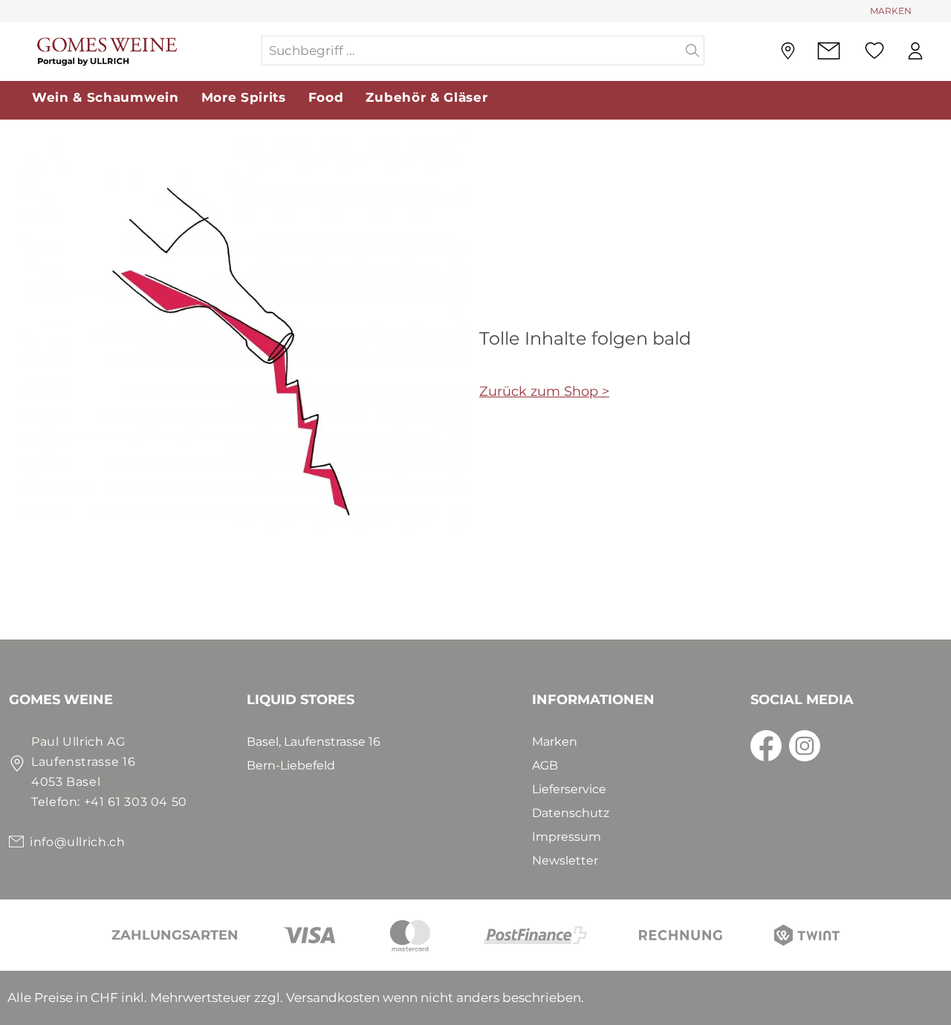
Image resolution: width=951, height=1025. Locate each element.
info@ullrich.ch (78, 842)
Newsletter (565, 860)
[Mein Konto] (915, 50)
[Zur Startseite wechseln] (134, 51)
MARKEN (891, 10)
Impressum (566, 837)
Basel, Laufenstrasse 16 (313, 742)
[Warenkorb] (943, 51)
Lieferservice (569, 789)
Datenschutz (570, 813)
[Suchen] (692, 50)
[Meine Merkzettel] (874, 50)
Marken (554, 742)
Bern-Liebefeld (291, 765)
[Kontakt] (829, 50)
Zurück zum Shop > (544, 391)
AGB (545, 765)
